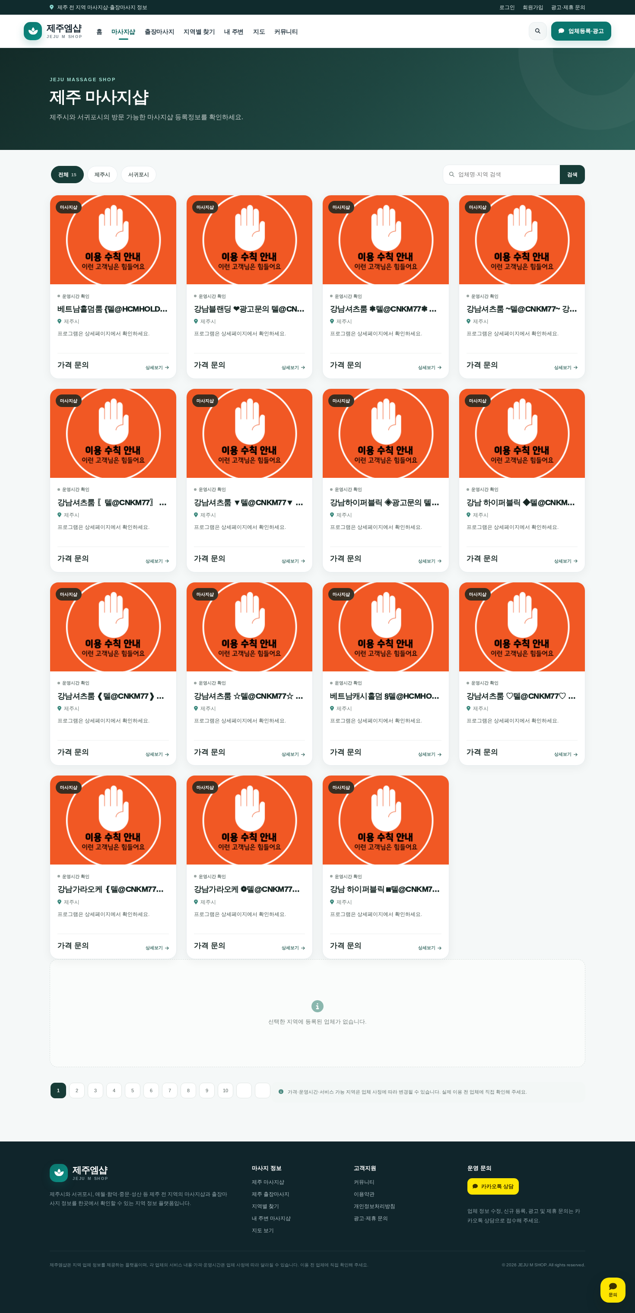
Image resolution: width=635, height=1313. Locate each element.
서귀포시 (138, 175)
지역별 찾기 (199, 31)
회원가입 (533, 7)
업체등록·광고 (585, 31)
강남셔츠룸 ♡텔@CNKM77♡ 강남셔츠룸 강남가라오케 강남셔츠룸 (522, 696)
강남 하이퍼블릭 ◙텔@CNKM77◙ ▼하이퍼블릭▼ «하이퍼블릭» (385, 889)
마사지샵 (123, 31)
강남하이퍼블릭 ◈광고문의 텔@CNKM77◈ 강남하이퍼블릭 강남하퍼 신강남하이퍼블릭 (385, 502)
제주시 (102, 175)
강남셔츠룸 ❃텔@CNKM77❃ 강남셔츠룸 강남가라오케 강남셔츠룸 (385, 309)
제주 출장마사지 (270, 1194)
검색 (572, 175)
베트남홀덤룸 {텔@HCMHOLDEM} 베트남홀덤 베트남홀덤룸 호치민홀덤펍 (113, 309)
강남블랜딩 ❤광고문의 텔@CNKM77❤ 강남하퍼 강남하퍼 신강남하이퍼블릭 (249, 309)
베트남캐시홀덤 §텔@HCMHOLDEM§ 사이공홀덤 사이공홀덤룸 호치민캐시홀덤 (385, 696)
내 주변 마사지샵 (271, 1218)
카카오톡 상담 (497, 1186)
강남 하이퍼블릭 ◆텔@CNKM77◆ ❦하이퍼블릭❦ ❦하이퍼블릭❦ (522, 502)
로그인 (507, 7)
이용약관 (364, 1194)
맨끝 (262, 1090)
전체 (67, 175)
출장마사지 (159, 31)
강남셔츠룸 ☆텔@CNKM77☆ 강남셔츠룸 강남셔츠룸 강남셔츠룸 (249, 696)
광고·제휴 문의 (568, 7)
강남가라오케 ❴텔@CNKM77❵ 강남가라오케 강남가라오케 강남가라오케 (113, 889)
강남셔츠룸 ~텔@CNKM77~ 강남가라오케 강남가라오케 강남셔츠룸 (522, 309)
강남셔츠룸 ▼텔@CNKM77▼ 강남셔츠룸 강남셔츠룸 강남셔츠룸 (249, 502)
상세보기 (154, 367)
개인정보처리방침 (374, 1206)
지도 (259, 31)
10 (225, 1090)
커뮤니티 (286, 31)
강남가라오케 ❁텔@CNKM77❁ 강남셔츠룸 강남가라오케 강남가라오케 (249, 889)
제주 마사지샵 (268, 1182)
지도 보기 (263, 1230)
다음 (244, 1090)
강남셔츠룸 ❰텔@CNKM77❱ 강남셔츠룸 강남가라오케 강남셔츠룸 (113, 696)
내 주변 (234, 31)
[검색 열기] (538, 31)
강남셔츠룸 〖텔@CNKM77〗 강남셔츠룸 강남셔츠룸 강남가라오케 (113, 502)
